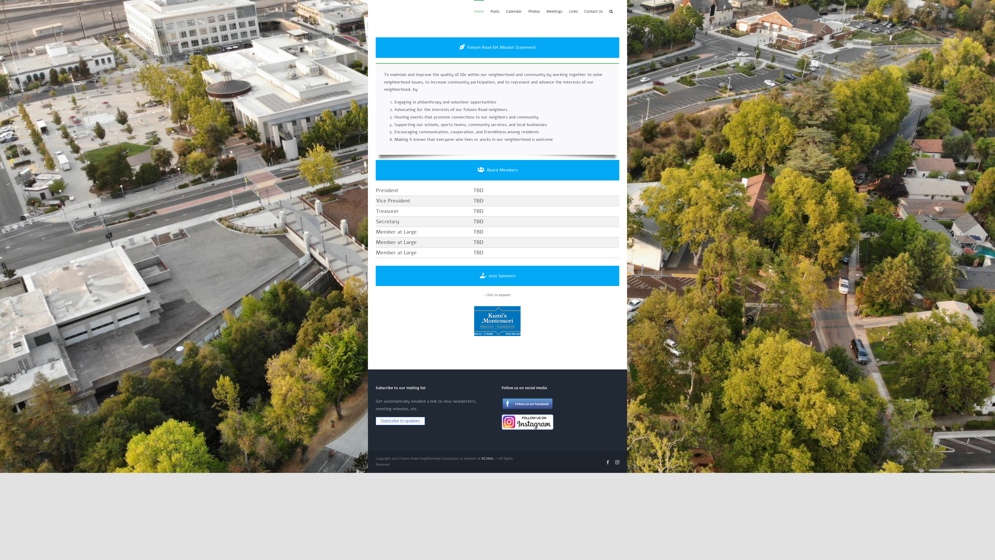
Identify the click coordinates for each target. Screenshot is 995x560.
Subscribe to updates (400, 420)
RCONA (487, 458)
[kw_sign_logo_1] (497, 309)
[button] (611, 11)
